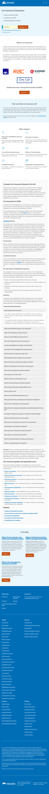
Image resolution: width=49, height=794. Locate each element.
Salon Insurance (28, 726)
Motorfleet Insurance (29, 709)
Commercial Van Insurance (8, 667)
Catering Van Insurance (29, 712)
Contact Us (4, 601)
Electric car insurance (10, 471)
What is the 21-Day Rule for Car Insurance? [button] (16, 404)
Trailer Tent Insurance (7, 681)
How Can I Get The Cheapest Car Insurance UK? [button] (18, 349)
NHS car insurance (9, 483)
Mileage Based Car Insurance (8, 687)
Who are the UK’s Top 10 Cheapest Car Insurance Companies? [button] (22, 399)
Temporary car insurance (11, 496)
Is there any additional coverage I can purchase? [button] (18, 345)
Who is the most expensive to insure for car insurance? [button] (20, 422)
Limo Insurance (5, 642)
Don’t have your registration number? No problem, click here (11, 30)
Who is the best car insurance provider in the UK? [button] (18, 362)
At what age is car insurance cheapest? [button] (15, 426)
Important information (7, 32)
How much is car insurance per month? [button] (15, 434)
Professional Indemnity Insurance (32, 625)
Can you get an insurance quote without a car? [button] (17, 387)
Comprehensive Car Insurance (12, 520)
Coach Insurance (6, 645)
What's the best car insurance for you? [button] (15, 378)
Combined (6, 221)
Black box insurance (10, 491)
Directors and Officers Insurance (32, 631)
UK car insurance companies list (13, 487)
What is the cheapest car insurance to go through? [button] (19, 366)
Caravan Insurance (6, 709)
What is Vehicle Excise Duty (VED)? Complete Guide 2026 (36, 538)
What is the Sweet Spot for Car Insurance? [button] (16, 418)
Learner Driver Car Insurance (8, 695)
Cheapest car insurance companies (14, 502)
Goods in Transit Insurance (30, 729)
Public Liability (27, 628)
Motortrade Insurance (29, 718)
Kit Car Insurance (6, 656)
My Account (4, 596)
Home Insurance (5, 704)
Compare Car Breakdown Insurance (14, 511)
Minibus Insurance (6, 639)
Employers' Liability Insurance (31, 633)
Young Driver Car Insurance (8, 698)
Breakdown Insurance (7, 628)
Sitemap (4, 608)
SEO (46, 782)
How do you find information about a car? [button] (16, 395)
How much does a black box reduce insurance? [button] (17, 430)
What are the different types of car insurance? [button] (17, 328)
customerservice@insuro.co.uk (31, 598)
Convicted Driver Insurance (8, 662)
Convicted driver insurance (12, 498)
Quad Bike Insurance (6, 664)
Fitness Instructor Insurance (31, 636)
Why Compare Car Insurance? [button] (13, 310)
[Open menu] (43, 3)
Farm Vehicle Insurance (7, 670)
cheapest (25, 212)
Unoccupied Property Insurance (9, 723)
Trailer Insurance (28, 732)
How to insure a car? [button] (10, 391)
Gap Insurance (5, 647)
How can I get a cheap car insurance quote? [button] (17, 370)
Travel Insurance (28, 622)
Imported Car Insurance (7, 653)
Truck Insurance (5, 650)
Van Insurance (5, 625)
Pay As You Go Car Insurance (8, 690)
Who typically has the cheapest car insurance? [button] (17, 358)
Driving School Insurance (30, 715)
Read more (5, 553)
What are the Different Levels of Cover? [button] (15, 332)
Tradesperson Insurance (30, 720)
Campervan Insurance (7, 678)
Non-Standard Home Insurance (9, 720)
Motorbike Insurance (7, 631)
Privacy (15, 603)
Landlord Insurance (6, 718)
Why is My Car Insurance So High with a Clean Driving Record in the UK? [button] (23, 408)
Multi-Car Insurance (6, 684)
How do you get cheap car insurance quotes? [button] (17, 383)
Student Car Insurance (7, 692)
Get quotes (22, 27)
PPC (36, 784)
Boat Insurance (5, 706)
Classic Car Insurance (7, 659)
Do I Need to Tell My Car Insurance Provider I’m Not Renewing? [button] (22, 414)
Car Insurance (5, 622)
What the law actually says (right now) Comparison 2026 (12, 538)
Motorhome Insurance (29, 706)
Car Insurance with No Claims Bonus (14, 518)
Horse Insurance (28, 723)
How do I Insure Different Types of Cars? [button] (16, 337)
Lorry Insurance (5, 673)
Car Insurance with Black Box (12, 515)
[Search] (46, 3)
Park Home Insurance (7, 715)
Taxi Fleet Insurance (6, 676)
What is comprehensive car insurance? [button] (15, 443)
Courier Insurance (28, 734)
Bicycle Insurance (6, 633)
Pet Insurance (27, 704)
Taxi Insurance (5, 636)
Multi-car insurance (10, 493)
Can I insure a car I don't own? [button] (13, 374)
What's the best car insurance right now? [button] (16, 353)
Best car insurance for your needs (13, 475)
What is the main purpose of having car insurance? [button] (18, 439)
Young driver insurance (11, 479)
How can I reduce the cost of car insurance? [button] (17, 341)
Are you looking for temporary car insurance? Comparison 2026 (21, 513)
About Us (15, 601)
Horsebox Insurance (6, 712)
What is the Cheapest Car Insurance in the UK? (11, 563)
